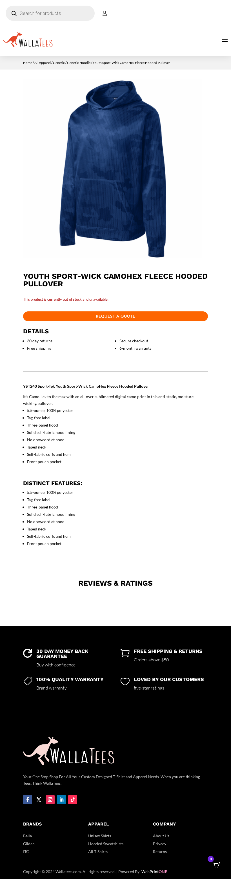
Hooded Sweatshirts (105, 843)
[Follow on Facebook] (27, 799)
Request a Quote (115, 316)
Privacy (159, 843)
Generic (59, 63)
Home (27, 63)
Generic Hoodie (78, 63)
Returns (160, 851)
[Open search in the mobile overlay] (50, 13)
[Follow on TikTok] (72, 799)
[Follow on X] (38, 799)
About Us (161, 835)
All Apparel (42, 63)
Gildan (29, 843)
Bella (27, 835)
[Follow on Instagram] (50, 799)
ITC (26, 851)
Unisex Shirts (99, 835)
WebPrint (154, 871)
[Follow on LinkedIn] (61, 799)
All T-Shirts (98, 851)
